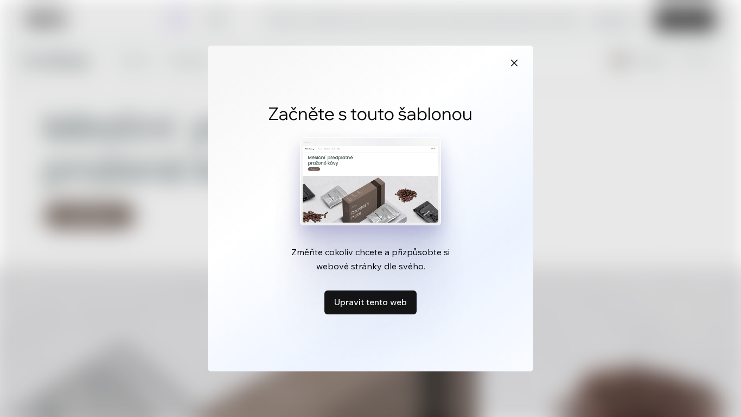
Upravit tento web (370, 301)
